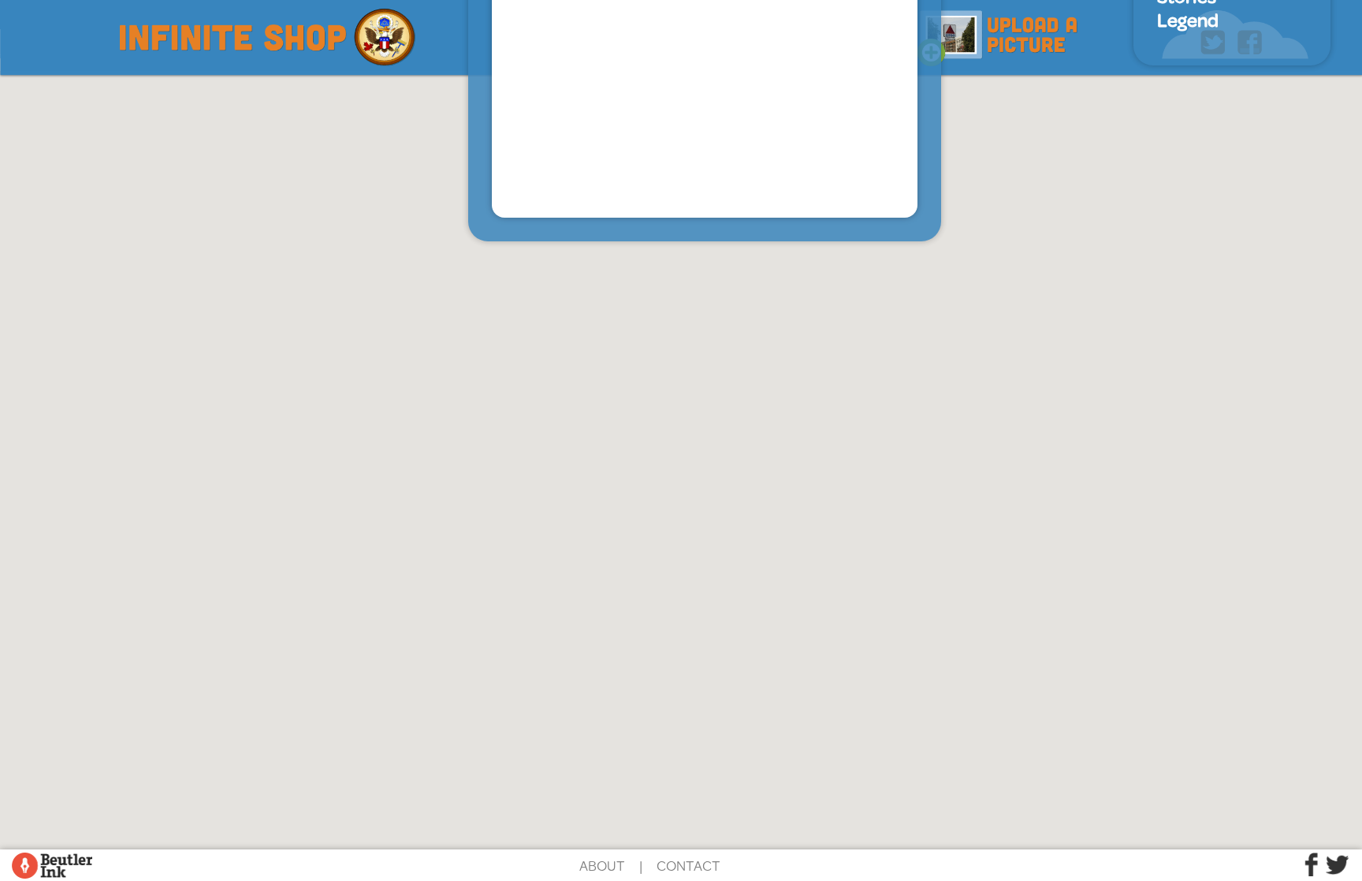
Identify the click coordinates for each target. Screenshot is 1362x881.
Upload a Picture (998, 33)
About (602, 865)
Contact (688, 865)
